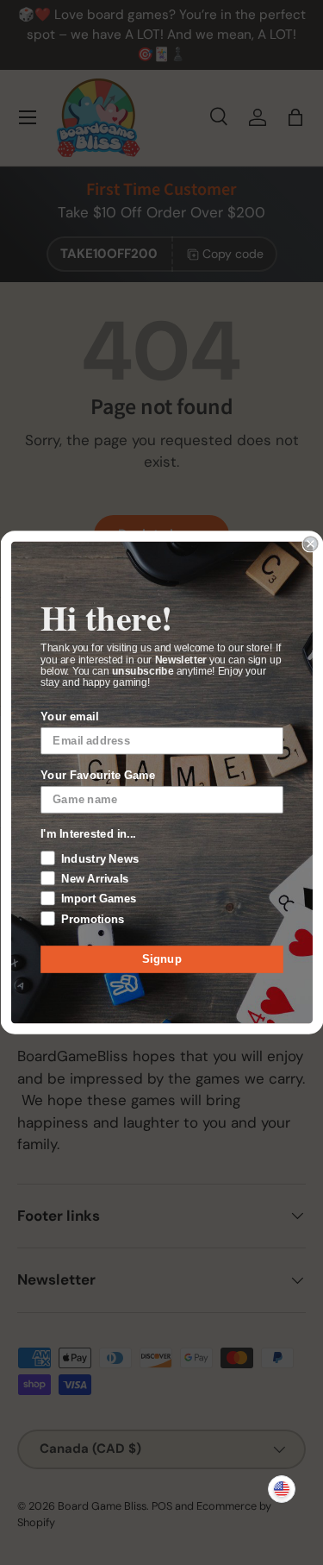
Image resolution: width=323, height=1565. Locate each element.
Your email (69, 716)
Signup (162, 959)
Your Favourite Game (97, 775)
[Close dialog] (310, 544)
